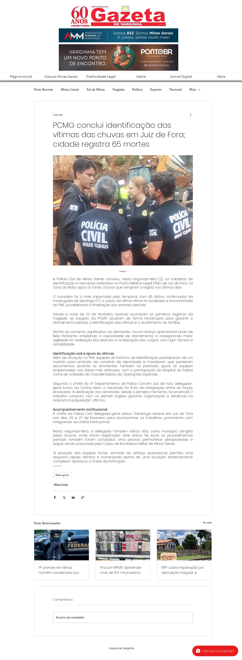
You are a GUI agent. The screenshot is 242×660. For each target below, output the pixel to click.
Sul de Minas (96, 89)
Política (137, 89)
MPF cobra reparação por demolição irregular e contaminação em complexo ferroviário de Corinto (182, 570)
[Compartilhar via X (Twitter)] (64, 497)
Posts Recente (43, 89)
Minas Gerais (70, 89)
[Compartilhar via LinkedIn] (73, 497)
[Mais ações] (190, 114)
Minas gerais (62, 475)
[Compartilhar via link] (82, 497)
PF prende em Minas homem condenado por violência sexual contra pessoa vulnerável (59, 570)
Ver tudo (207, 522)
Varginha (118, 89)
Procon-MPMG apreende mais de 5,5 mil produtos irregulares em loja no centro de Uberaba (120, 570)
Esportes (156, 89)
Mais (192, 89)
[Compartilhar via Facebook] (55, 497)
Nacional (175, 89)
